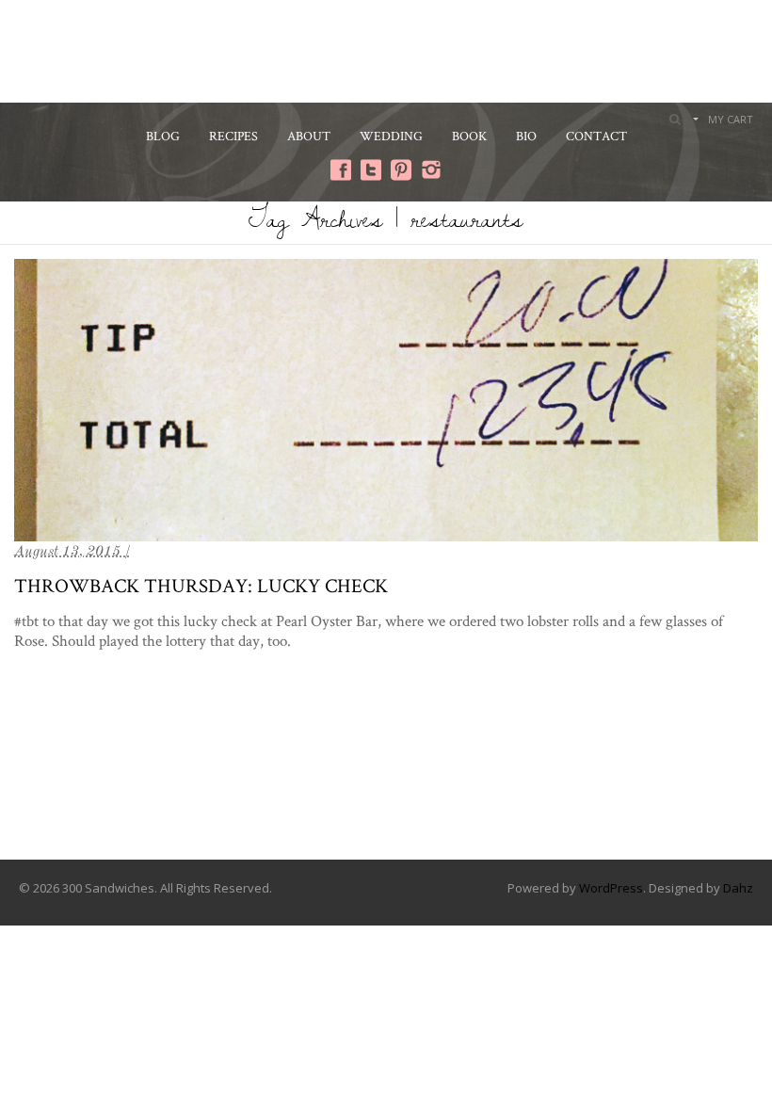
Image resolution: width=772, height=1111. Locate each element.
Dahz (738, 887)
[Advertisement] (386, 49)
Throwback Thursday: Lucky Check (201, 585)
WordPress (611, 887)
